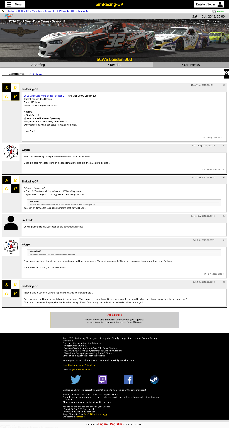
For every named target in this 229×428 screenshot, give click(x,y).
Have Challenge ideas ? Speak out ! (80, 365)
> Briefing (38, 65)
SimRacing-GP (109, 4)
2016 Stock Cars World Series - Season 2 (44, 96)
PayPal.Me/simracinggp (96, 414)
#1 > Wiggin (34, 201)
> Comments (82, 11)
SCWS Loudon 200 (114, 59)
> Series (10, 11)
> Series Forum (35, 74)
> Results (114, 65)
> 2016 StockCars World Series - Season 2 (35, 11)
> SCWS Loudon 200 (65, 11)
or (110, 424)
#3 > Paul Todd (35, 251)
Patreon (80, 416)
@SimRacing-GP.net (81, 369)
